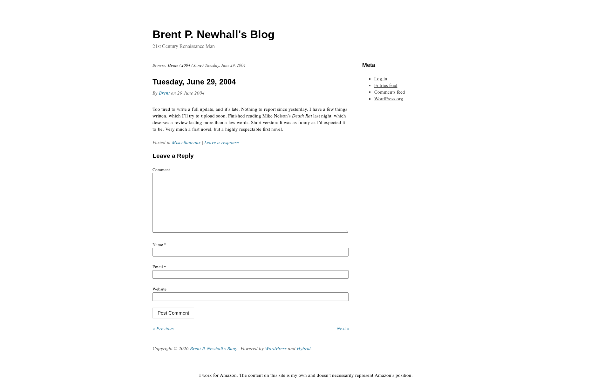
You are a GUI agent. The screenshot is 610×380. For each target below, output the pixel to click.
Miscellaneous (186, 142)
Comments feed (389, 92)
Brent (164, 93)
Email (159, 267)
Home (173, 65)
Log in (380, 78)
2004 (185, 65)
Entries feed (385, 85)
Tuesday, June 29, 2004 (194, 81)
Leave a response (221, 142)
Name (159, 244)
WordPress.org (388, 98)
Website (159, 289)
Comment (161, 169)
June (197, 65)
